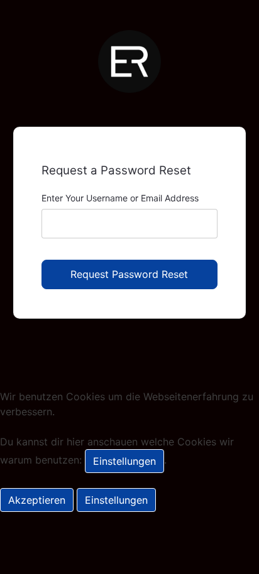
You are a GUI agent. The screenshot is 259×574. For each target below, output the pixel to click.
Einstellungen (124, 461)
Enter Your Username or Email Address (120, 198)
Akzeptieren (36, 500)
